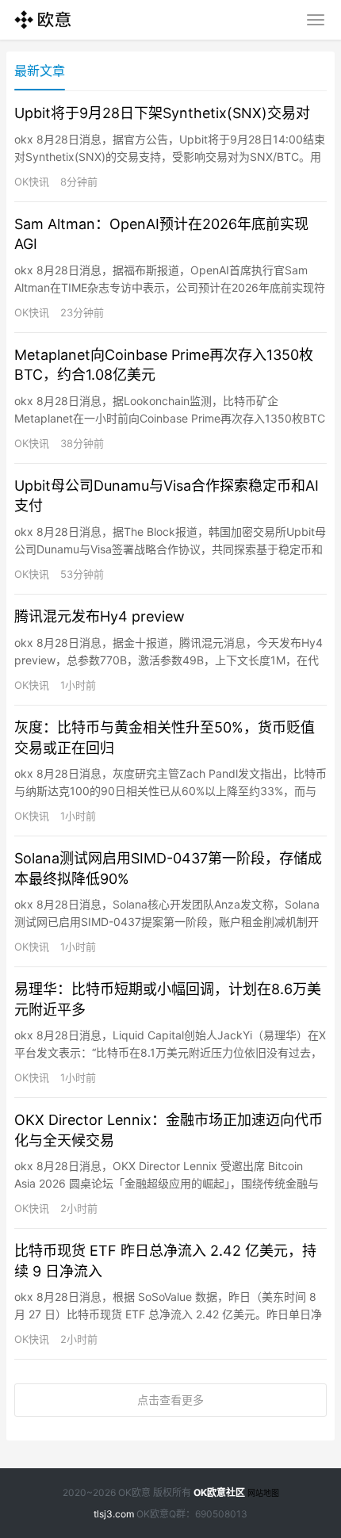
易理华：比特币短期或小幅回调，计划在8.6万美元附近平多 (167, 999)
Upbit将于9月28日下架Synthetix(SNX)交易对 (162, 113)
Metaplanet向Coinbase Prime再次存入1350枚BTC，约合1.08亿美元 (163, 364)
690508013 (221, 1514)
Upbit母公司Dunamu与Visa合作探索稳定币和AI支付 (166, 495)
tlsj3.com (114, 1514)
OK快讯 (31, 181)
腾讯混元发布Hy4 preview (99, 616)
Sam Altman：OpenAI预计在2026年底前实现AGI (161, 234)
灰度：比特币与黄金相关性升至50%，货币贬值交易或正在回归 (164, 737)
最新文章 (39, 70)
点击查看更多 (170, 1399)
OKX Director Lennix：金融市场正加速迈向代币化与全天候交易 (168, 1129)
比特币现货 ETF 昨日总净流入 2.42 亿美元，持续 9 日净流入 (165, 1260)
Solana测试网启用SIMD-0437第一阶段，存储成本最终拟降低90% (168, 868)
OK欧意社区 (219, 1492)
